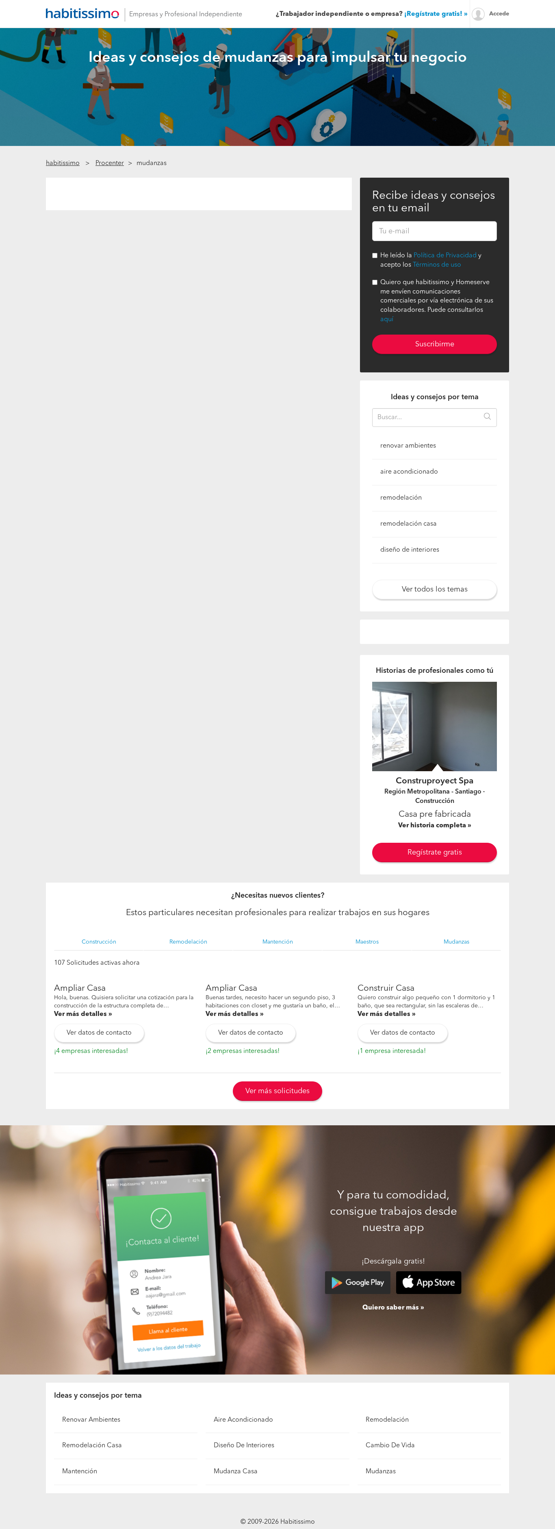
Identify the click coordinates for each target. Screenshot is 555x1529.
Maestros (367, 942)
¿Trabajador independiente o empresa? (369, 14)
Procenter (109, 163)
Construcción (99, 942)
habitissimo (63, 163)
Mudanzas (456, 942)
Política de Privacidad (445, 255)
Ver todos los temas (435, 589)
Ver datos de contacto (99, 1033)
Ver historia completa (433, 825)
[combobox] (434, 417)
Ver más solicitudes (277, 1091)
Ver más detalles (80, 1014)
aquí (386, 319)
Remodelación (188, 942)
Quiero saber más (390, 1308)
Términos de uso (437, 265)
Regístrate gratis (435, 852)
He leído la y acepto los (430, 260)
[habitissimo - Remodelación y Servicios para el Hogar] (82, 13)
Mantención (277, 942)
